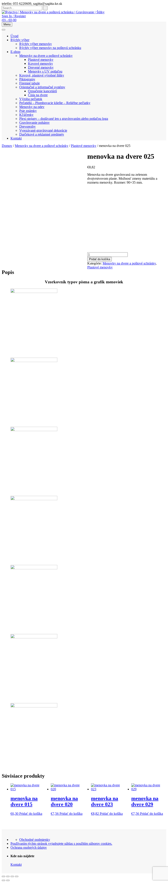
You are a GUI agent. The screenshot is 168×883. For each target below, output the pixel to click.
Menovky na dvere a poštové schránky (46, 55)
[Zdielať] (12, 876)
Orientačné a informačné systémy (42, 87)
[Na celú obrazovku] (8, 876)
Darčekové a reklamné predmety (41, 134)
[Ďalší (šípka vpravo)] (8, 880)
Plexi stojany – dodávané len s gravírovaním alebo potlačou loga (63, 118)
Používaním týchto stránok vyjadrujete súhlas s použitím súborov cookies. (61, 843)
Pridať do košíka (99, 259)
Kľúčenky (26, 115)
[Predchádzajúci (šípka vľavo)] (3, 880)
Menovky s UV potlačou (45, 71)
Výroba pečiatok (30, 99)
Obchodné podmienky (34, 839)
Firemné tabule (29, 83)
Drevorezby (27, 126)
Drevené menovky (41, 67)
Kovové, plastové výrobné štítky (41, 75)
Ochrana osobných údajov (28, 847)
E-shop (15, 52)
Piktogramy (27, 79)
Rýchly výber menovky (35, 44)
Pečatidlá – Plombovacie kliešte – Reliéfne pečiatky (54, 103)
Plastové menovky (40, 59)
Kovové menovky (40, 63)
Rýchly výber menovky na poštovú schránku (50, 48)
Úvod (14, 36)
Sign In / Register (14, 16)
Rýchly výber (19, 40)
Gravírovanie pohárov (34, 122)
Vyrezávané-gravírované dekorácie (43, 130)
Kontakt (16, 138)
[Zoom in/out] (3, 876)
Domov (7, 146)
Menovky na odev (31, 107)
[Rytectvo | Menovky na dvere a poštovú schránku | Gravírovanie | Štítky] (53, 12)
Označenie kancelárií (42, 91)
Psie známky (28, 111)
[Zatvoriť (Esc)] (16, 876)
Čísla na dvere (38, 95)
